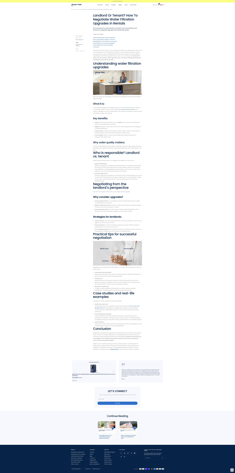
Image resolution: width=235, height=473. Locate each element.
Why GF (91, 454)
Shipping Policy (107, 456)
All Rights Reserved (96, 468)
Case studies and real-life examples (103, 45)
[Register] (162, 457)
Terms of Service (108, 464)
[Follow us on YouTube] (134, 453)
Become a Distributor (95, 464)
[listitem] (76, 51)
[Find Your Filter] (153, 5)
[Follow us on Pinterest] (131, 453)
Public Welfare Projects (109, 452)
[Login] (156, 5)
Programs (113, 4)
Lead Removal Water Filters (77, 456)
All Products (100, 4)
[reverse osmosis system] (117, 71)
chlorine (119, 122)
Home (72, 9)
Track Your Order (75, 464)
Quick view (74, 380)
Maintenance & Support (79, 45)
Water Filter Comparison (76, 458)
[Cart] (158, 5)
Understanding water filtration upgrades (104, 37)
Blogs (91, 456)
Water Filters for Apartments (77, 452)
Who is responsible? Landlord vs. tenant (104, 39)
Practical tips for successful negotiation (104, 43)
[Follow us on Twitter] (124, 453)
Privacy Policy (107, 458)
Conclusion (96, 47)
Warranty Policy (107, 462)
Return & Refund (108, 460)
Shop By (107, 4)
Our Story (92, 452)
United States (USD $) (76, 468)
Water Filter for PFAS (75, 462)
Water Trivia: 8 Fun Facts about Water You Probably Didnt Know (128, 437)
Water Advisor (133, 4)
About (126, 4)
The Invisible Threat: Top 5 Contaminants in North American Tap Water (105, 437)
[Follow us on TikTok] (121, 456)
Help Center (107, 454)
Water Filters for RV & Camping (78, 454)
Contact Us (92, 458)
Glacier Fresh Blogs (78, 9)
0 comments (80, 39)
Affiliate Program (94, 462)
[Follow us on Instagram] (128, 453)
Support (120, 4)
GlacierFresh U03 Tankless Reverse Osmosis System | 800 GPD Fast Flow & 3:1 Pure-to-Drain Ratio (94, 374)
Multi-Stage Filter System (76, 460)
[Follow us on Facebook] (121, 453)
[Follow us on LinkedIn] (124, 456)
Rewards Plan (93, 460)
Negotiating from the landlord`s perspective (105, 41)
